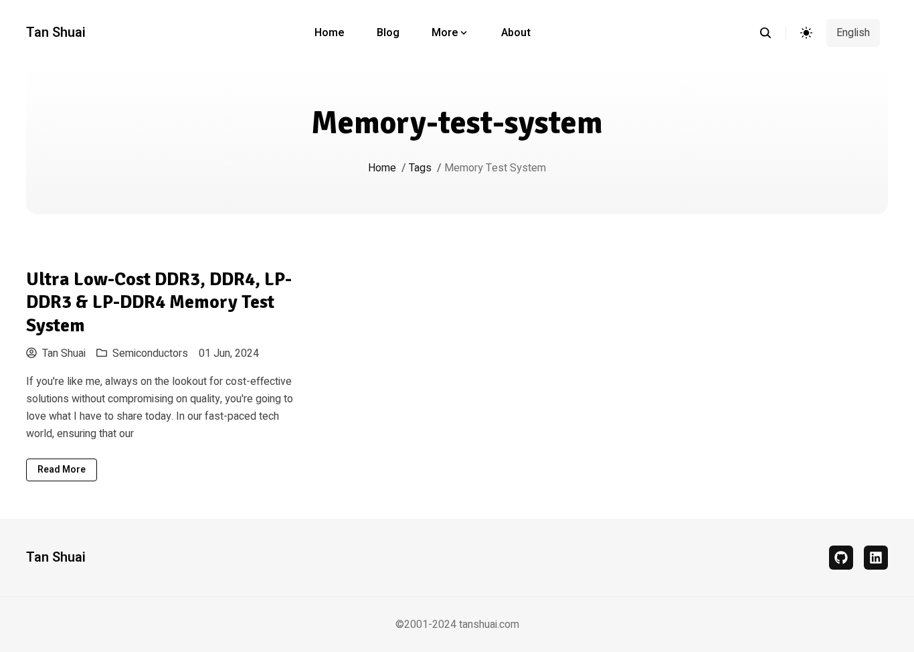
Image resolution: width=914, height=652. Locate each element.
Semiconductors (150, 353)
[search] (772, 32)
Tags (420, 168)
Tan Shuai (56, 32)
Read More (61, 470)
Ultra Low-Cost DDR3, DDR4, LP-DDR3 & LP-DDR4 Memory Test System (159, 302)
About (516, 33)
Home (329, 33)
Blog (388, 33)
